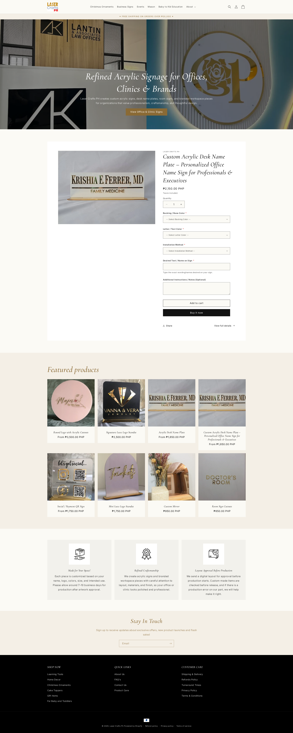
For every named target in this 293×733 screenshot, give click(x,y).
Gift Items (52, 695)
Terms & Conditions (192, 695)
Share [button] (169, 325)
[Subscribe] (170, 643)
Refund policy (151, 726)
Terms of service (183, 726)
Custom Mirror (172, 506)
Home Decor (54, 679)
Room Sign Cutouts (222, 506)
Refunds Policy (190, 679)
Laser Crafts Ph (117, 726)
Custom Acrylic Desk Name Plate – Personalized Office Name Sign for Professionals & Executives (222, 436)
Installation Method (174, 244)
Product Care (121, 690)
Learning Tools (55, 674)
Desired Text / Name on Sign (178, 260)
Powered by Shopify (133, 726)
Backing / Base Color (175, 213)
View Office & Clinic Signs (146, 111)
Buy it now (196, 312)
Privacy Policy (189, 690)
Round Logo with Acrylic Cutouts (71, 432)
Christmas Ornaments (59, 685)
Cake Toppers (54, 690)
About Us (119, 674)
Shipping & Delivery (192, 674)
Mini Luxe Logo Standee (121, 506)
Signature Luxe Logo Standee (121, 432)
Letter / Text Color (173, 229)
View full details (222, 325)
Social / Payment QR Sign (70, 506)
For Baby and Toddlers (59, 701)
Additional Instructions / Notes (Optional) (184, 279)
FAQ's (117, 679)
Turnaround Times (191, 685)
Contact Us (120, 685)
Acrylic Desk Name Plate (172, 432)
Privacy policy (167, 726)
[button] (190, 7)
